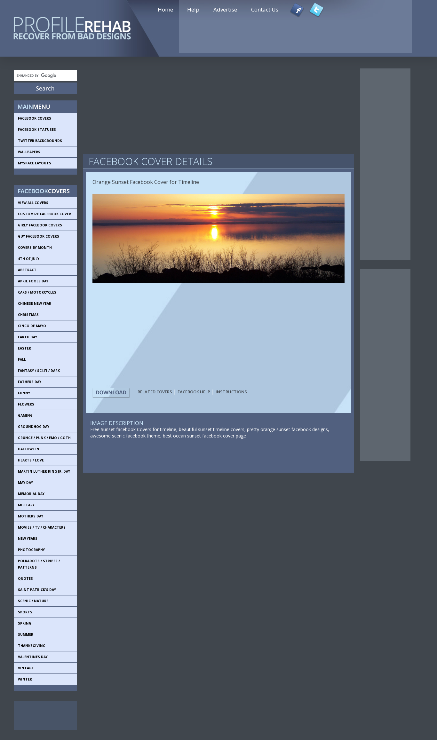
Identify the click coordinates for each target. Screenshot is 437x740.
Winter (25, 679)
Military (26, 505)
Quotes (25, 578)
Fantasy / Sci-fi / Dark (39, 370)
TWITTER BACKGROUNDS (40, 140)
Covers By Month (35, 247)
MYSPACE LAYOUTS (34, 163)
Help (193, 9)
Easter (24, 348)
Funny (24, 393)
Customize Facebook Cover (44, 214)
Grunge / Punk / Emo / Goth (44, 438)
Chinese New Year (34, 303)
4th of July (28, 258)
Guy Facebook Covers (38, 236)
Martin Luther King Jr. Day (44, 471)
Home (165, 9)
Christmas (28, 314)
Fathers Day (29, 382)
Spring (24, 623)
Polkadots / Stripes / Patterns (39, 564)
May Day (25, 482)
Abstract (27, 270)
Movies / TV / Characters (42, 527)
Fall (22, 359)
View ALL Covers (33, 203)
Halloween (28, 449)
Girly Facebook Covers (40, 225)
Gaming (25, 415)
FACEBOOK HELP (194, 392)
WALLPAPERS (29, 152)
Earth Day (27, 337)
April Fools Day (33, 281)
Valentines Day (33, 657)
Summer (25, 634)
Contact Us (264, 9)
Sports (25, 612)
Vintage (26, 668)
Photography (31, 549)
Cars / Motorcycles (37, 292)
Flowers (26, 404)
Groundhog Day (33, 426)
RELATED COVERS (155, 392)
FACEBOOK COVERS (34, 118)
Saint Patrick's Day (37, 589)
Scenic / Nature (33, 601)
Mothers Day (30, 516)
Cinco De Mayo (32, 326)
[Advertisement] (42, 715)
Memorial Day (31, 494)
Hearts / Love (31, 460)
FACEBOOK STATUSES (37, 129)
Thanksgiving (31, 645)
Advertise (225, 9)
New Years (27, 538)
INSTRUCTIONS (231, 392)
